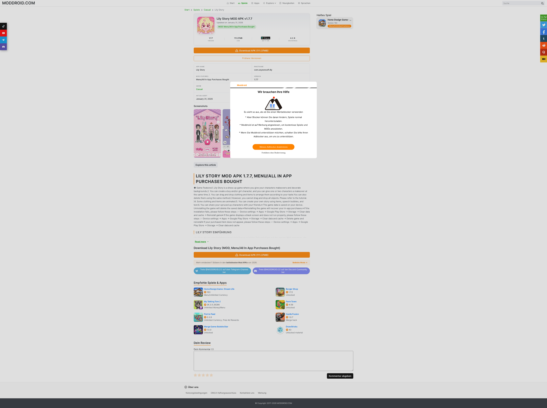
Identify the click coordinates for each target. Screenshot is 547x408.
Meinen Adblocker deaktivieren (274, 147)
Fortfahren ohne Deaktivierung (273, 153)
